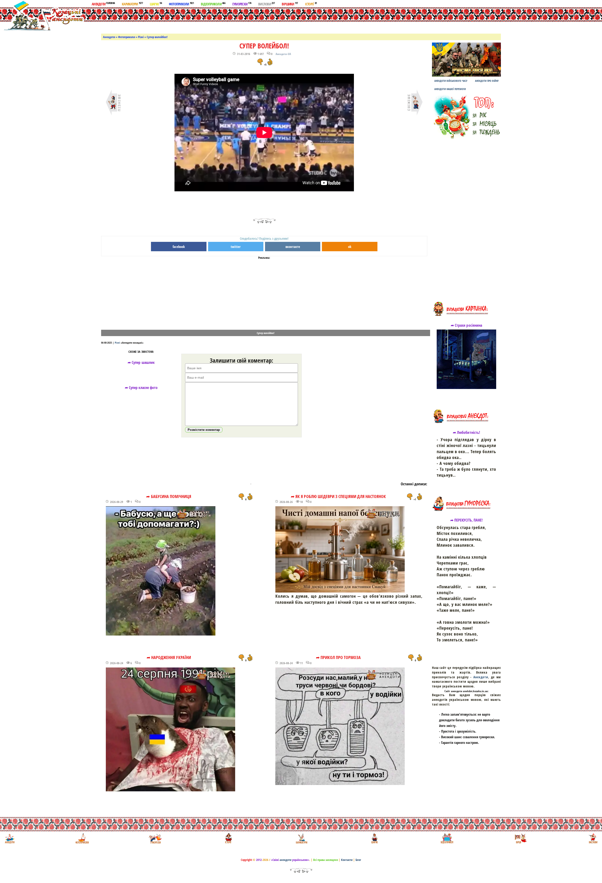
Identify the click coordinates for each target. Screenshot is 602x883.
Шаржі (156, 4)
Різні (141, 37)
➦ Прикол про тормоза (338, 657)
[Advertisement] (306, 19)
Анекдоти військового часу (450, 80)
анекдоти (285, 860)
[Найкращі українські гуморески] (155, 838)
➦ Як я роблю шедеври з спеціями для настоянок (338, 496)
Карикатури (132, 4)
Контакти (346, 860)
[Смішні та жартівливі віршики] (520, 838)
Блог (358, 860)
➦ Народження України (169, 657)
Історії (311, 4)
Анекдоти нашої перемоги (450, 89)
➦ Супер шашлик (141, 362)
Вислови (266, 4)
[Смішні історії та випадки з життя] (228, 838)
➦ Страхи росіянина (466, 325)
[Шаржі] (374, 838)
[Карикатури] (301, 838)
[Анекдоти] (43, 16)
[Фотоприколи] (82, 838)
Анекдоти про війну (487, 80)
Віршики (290, 4)
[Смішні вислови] (593, 838)
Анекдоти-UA (283, 54)
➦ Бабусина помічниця (168, 496)
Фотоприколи (181, 4)
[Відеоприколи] (447, 838)
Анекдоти (103, 4)
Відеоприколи (213, 4)
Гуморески (241, 4)
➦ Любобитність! (466, 432)
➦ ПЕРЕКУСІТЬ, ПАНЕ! (466, 520)
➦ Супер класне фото (141, 387)
